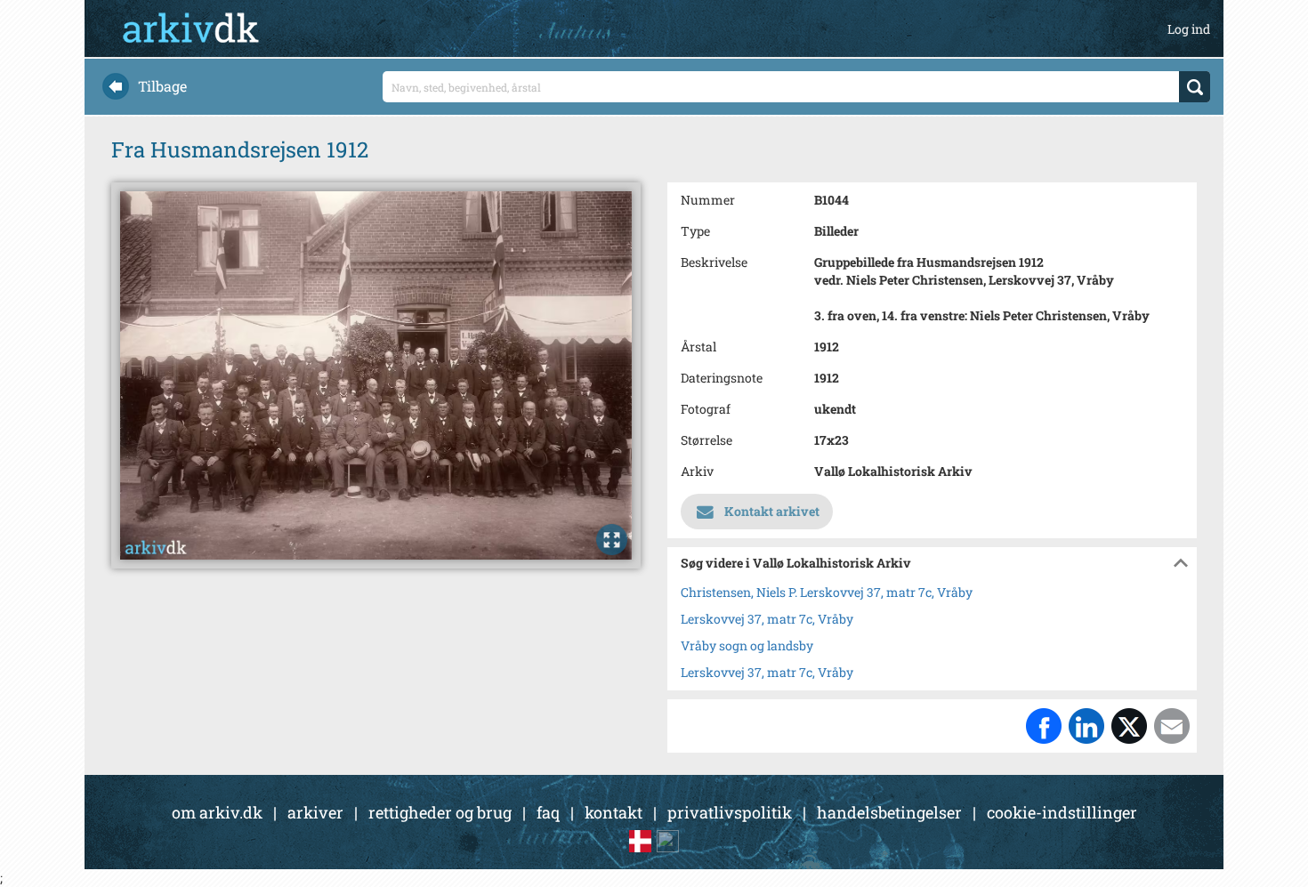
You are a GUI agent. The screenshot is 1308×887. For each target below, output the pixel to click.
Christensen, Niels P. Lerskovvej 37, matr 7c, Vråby (827, 592)
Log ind (1188, 28)
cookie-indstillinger (1062, 812)
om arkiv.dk (217, 812)
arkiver (315, 812)
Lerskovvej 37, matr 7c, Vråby (767, 618)
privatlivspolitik (729, 812)
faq (548, 812)
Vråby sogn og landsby (747, 645)
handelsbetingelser (889, 812)
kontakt (613, 812)
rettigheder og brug (440, 812)
